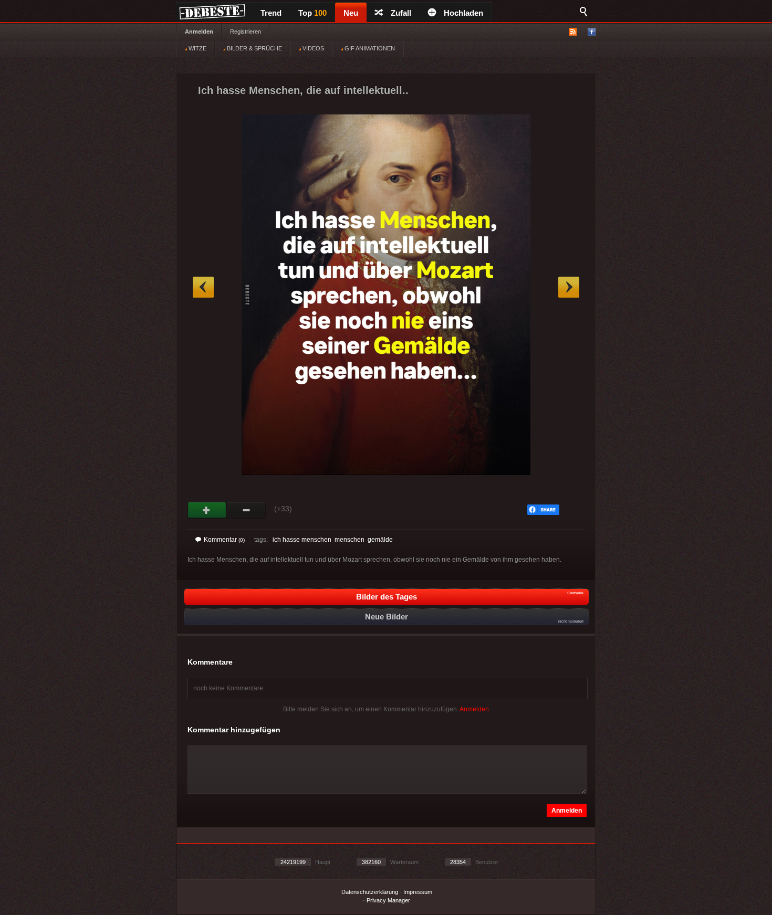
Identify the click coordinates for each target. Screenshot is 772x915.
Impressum (417, 892)
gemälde (380, 539)
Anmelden (199, 31)
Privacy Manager (388, 900)
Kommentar (224, 539)
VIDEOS (312, 48)
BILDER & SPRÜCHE (253, 48)
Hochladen (463, 12)
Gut (207, 510)
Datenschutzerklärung (369, 892)
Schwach (246, 510)
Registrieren (245, 31)
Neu (350, 12)
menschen (349, 539)
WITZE (196, 48)
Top (312, 12)
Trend (270, 12)
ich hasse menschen (302, 539)
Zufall (401, 12)
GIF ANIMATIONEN (369, 48)
